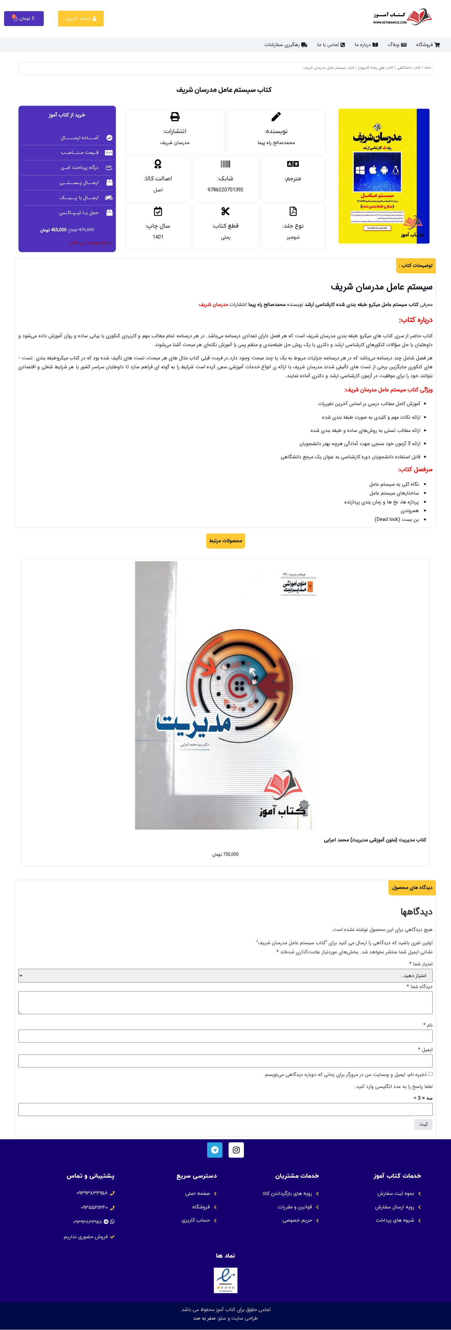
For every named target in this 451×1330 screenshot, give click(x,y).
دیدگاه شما (420, 986)
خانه (427, 68)
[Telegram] (214, 1150)
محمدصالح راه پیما (276, 143)
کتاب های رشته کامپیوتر (375, 68)
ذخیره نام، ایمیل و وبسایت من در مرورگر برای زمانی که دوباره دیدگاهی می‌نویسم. (345, 1074)
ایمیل (425, 1049)
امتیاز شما (421, 964)
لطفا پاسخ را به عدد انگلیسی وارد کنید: (394, 1086)
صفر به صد (204, 1318)
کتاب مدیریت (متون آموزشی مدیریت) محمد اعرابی (375, 840)
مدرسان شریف (174, 143)
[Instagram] (236, 1150)
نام (428, 1025)
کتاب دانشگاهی (408, 68)
